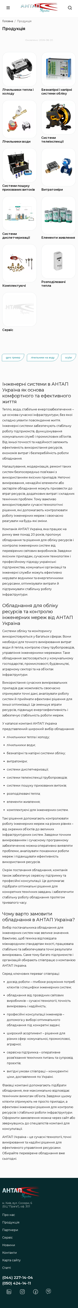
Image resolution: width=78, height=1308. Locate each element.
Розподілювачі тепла (53, 283)
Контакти (9, 1252)
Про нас (8, 1215)
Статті (6, 1268)
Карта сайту (11, 1260)
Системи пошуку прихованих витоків (18, 187)
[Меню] (8, 7)
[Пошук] (70, 7)
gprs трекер (13, 357)
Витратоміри (52, 189)
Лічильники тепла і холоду (18, 91)
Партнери (10, 1230)
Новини (8, 1245)
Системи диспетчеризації (16, 235)
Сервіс (7, 330)
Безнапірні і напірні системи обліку (56, 91)
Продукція (11, 1222)
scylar (68, 357)
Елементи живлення (58, 237)
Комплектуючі (14, 285)
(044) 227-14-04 (17, 1277)
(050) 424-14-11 (16, 1283)
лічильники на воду (43, 357)
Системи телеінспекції (52, 139)
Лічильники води (16, 141)
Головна (7, 21)
